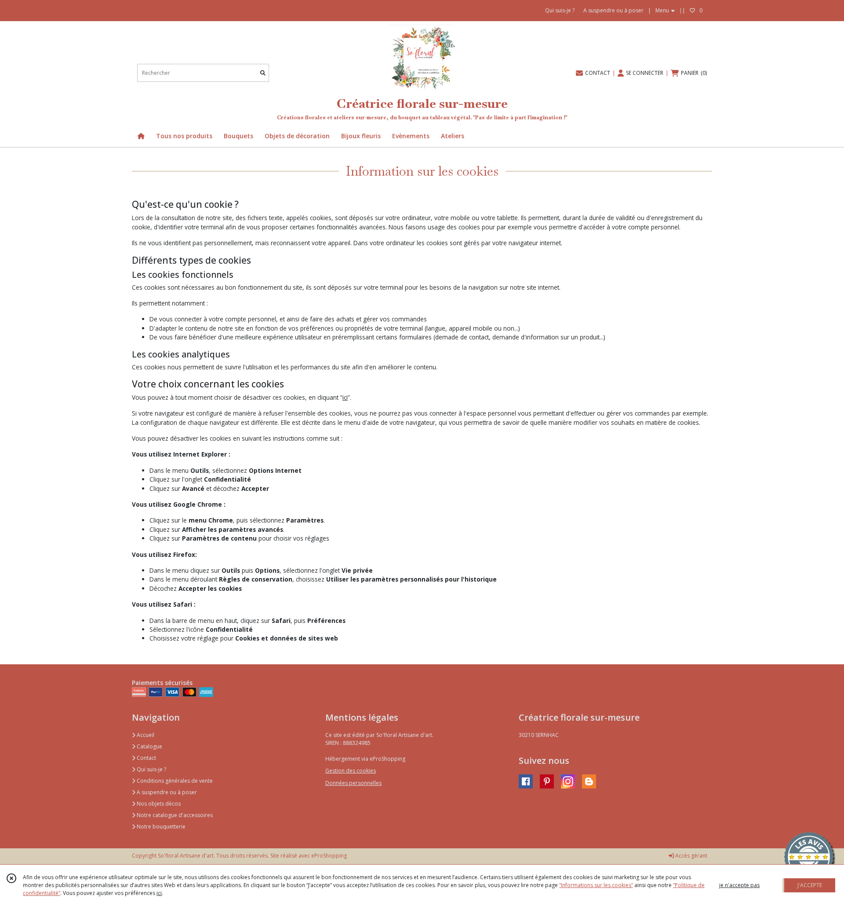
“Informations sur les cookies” (596, 885)
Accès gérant (690, 855)
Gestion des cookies (350, 770)
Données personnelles (353, 783)
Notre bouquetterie (160, 826)
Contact (145, 758)
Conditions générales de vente (174, 780)
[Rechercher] (263, 72)
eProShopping (329, 855)
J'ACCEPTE (809, 885)
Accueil (144, 735)
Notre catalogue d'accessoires (174, 815)
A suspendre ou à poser (166, 792)
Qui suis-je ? (150, 769)
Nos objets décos (158, 803)
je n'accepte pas (739, 885)
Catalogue (148, 746)
